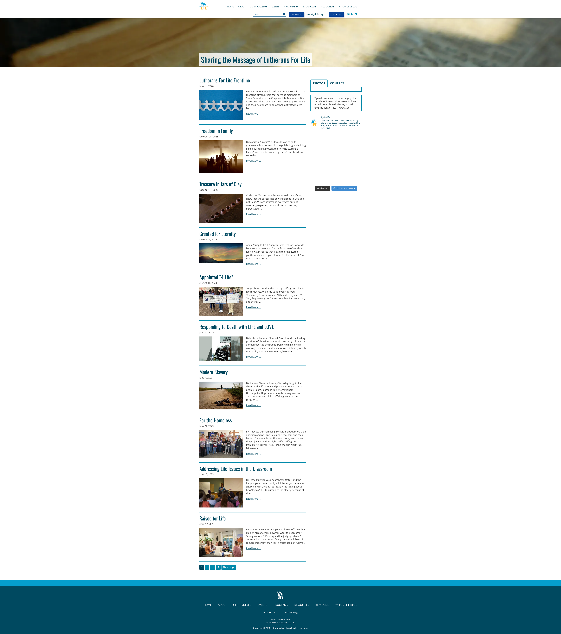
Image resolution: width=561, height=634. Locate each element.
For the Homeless (215, 420)
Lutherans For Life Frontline (224, 80)
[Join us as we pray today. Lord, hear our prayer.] (354, 137)
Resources (308, 6)
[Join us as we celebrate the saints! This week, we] (318, 168)
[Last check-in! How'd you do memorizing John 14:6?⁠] (318, 137)
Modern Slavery (213, 372)
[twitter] (356, 14)
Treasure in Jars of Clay (220, 184)
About (241, 6)
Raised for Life (212, 518)
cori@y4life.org (315, 14)
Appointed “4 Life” (216, 277)
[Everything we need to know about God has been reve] (354, 168)
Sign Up (336, 14)
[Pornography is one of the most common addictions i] (336, 178)
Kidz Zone (327, 6)
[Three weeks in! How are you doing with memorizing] (354, 147)
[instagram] (348, 14)
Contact (337, 83)
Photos (319, 83)
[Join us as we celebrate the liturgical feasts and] (336, 147)
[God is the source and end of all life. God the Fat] (336, 137)
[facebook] (352, 14)
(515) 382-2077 (271, 612)
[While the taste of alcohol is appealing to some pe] (354, 158)
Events (275, 6)
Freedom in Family (216, 130)
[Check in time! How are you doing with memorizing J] (336, 168)
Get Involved (257, 6)
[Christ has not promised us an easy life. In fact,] (318, 158)
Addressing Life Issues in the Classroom (235, 468)
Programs (290, 6)
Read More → (253, 113)
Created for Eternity (217, 233)
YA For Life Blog (348, 6)
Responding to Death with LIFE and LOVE (236, 326)
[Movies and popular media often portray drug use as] (318, 147)
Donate (296, 14)
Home (230, 6)
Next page (228, 567)
